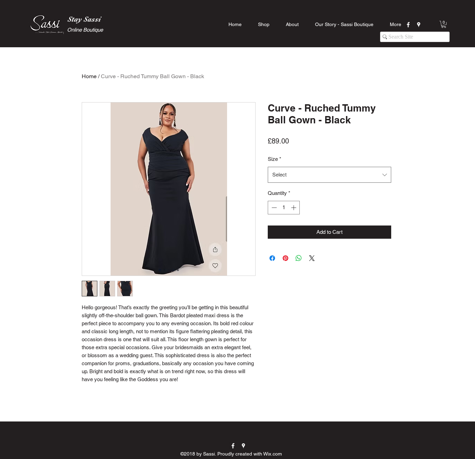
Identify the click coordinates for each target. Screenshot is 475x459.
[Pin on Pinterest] (285, 258)
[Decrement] (273, 207)
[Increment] (294, 207)
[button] (444, 24)
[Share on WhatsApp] (299, 258)
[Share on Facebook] (272, 258)
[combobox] (329, 175)
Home (89, 76)
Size (274, 159)
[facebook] (408, 24)
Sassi (91, 19)
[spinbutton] (284, 207)
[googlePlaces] (418, 24)
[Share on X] (312, 258)
